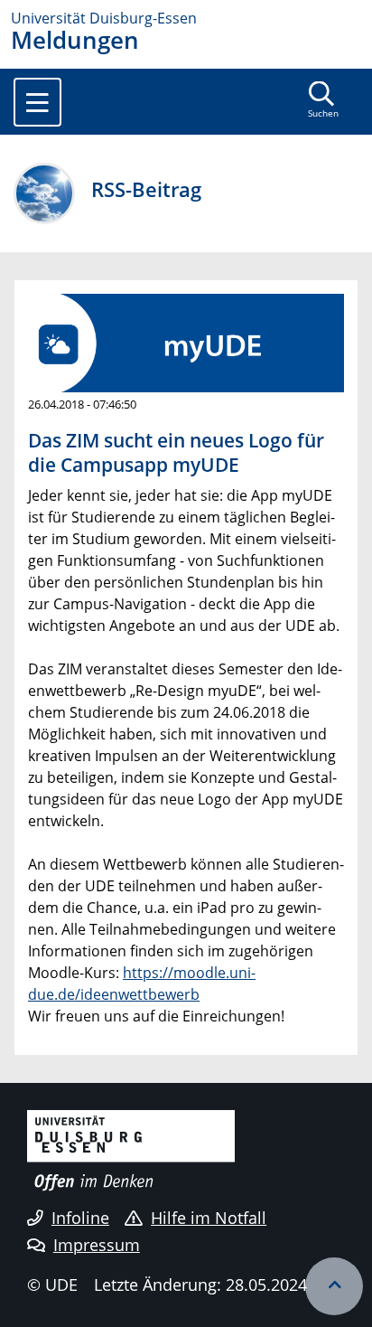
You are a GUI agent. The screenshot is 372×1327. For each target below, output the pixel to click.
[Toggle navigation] (37, 102)
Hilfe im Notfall (208, 1217)
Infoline (80, 1217)
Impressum (96, 1245)
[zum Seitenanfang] (334, 1286)
